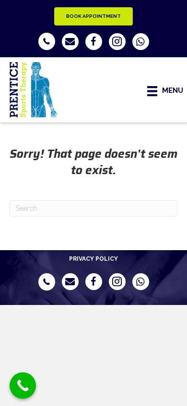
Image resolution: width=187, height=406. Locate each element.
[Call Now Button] (23, 385)
